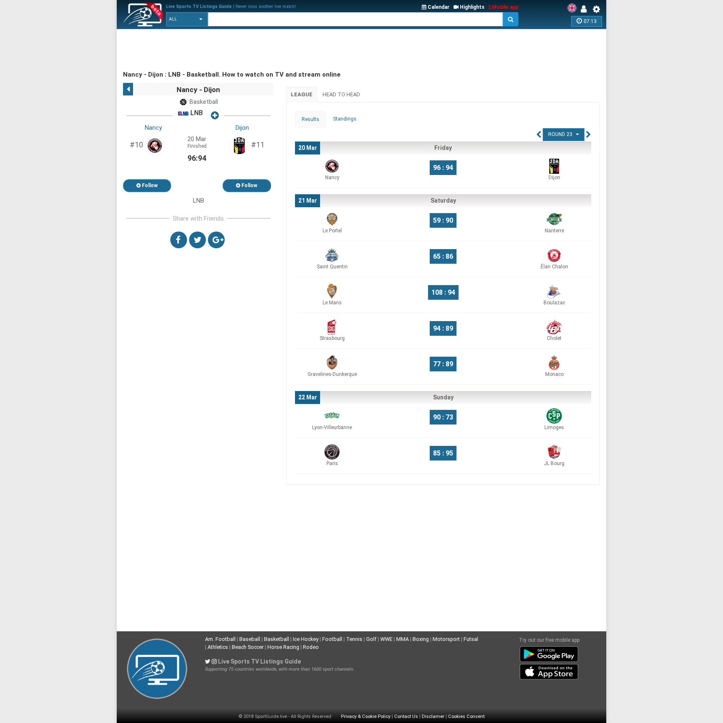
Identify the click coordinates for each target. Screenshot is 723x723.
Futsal (471, 639)
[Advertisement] (275, 50)
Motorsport (446, 639)
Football (332, 639)
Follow (149, 185)
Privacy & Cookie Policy (365, 716)
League (302, 94)
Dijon (242, 127)
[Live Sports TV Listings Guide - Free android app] (549, 652)
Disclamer (433, 716)
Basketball (276, 639)
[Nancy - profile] (155, 145)
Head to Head (341, 94)
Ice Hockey (305, 639)
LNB (196, 113)
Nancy (153, 127)
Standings (344, 119)
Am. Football (220, 639)
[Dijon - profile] (239, 145)
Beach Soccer (248, 647)
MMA (402, 639)
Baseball (249, 639)
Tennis (354, 639)
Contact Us (406, 716)
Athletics (218, 647)
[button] (187, 19)
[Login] (586, 9)
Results (310, 119)
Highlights (472, 7)
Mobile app (504, 7)
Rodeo (311, 647)
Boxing (421, 639)
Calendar (437, 7)
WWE (386, 639)
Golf (371, 639)
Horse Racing (283, 647)
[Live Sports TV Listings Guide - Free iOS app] (549, 669)
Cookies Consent (466, 716)
